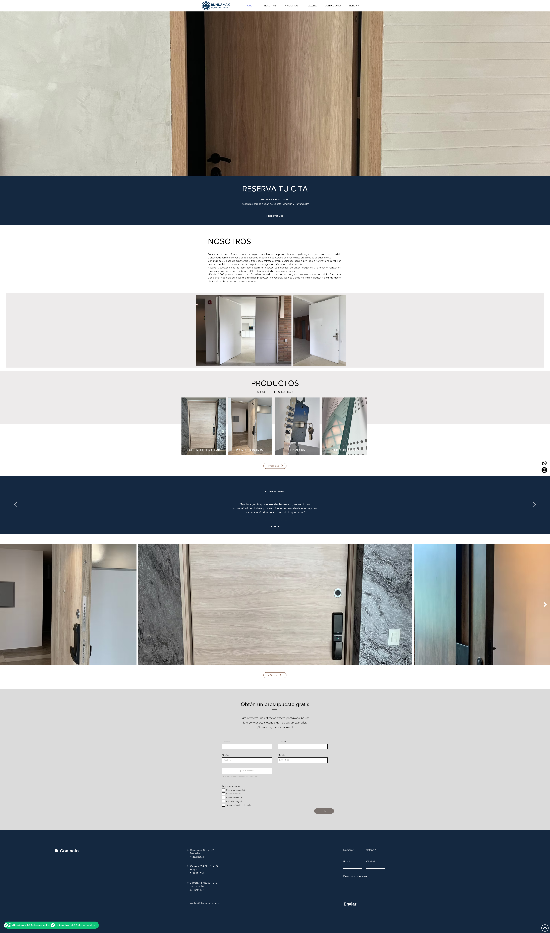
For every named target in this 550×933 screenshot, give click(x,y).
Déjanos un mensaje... (356, 876)
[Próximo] (534, 504)
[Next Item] (545, 604)
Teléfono (226, 755)
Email (346, 861)
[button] (247, 771)
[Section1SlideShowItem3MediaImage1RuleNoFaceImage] (278, 526)
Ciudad (281, 742)
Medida (281, 755)
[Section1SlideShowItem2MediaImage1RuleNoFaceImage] (274, 526)
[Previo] (15, 504)
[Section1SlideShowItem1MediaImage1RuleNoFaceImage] (271, 526)
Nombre (226, 742)
